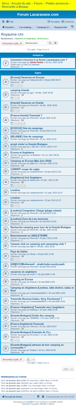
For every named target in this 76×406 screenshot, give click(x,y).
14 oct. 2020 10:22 (48, 139)
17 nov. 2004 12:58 (49, 335)
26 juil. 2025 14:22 (48, 118)
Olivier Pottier (36, 62)
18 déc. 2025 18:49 (44, 93)
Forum (38, 3)
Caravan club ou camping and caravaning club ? (38, 244)
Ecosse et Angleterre (22, 152)
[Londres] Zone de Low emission (29, 219)
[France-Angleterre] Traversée (27, 324)
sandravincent (36, 172)
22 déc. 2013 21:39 (48, 230)
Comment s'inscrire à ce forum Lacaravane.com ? (39, 59)
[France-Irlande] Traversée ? (26, 115)
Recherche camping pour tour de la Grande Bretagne (41, 227)
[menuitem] (9, 21)
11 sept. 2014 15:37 (54, 193)
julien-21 (33, 163)
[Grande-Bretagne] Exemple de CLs (31, 332)
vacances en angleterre (24, 271)
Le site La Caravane (30, 64)
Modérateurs (43, 38)
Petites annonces (57, 3)
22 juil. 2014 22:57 (53, 200)
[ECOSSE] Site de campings (27, 128)
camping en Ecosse (22, 279)
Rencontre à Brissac (15, 6)
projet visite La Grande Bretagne (29, 144)
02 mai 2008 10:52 (57, 301)
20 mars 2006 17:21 (50, 318)
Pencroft (34, 105)
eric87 (33, 274)
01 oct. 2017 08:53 (50, 155)
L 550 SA (34, 147)
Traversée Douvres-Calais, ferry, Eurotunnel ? (36, 298)
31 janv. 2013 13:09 (48, 238)
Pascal (33, 282)
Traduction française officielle (34, 404)
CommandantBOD (38, 293)
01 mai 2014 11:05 (48, 213)
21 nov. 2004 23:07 (48, 326)
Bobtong (33, 310)
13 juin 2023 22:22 (48, 131)
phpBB (29, 402)
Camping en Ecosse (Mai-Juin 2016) (31, 161)
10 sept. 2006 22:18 (48, 310)
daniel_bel (34, 180)
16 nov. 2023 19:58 (54, 62)
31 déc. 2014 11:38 (49, 180)
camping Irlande (20, 90)
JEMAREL (34, 318)
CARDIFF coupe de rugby (25, 169)
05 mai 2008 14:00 (57, 293)
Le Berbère (35, 155)
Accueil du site (21, 3)
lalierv (32, 246)
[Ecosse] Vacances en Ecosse (27, 77)
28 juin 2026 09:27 (52, 80)
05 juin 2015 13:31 (53, 172)
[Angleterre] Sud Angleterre (26, 177)
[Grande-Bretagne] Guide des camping (32, 315)
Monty (33, 254)
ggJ (31, 93)
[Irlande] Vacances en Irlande (27, 102)
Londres (15, 190)
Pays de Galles (19, 251)
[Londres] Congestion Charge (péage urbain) (36, 210)
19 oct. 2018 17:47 (48, 147)
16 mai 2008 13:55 (46, 282)
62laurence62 (36, 80)
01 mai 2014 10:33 (48, 221)
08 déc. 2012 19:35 (46, 246)
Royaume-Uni (12, 34)
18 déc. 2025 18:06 (48, 105)
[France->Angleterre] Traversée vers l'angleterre (37, 307)
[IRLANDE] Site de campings (27, 136)
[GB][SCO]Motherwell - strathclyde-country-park (38, 264)
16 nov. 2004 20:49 (47, 350)
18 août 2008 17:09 (46, 274)
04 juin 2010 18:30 (48, 267)
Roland (33, 350)
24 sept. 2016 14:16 (48, 163)
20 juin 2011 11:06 (46, 254)
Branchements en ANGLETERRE (29, 235)
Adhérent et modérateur (25, 38)
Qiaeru (51, 404)
